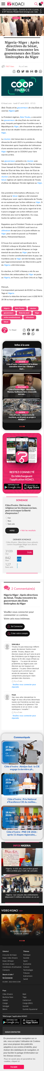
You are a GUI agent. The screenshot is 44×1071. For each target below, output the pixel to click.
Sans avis (11, 524)
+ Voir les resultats (28, 530)
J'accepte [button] (13, 1067)
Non (9, 521)
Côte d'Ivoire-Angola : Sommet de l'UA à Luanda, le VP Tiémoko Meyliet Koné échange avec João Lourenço (20, 12)
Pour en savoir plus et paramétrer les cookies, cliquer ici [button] (19, 1060)
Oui (9, 518)
